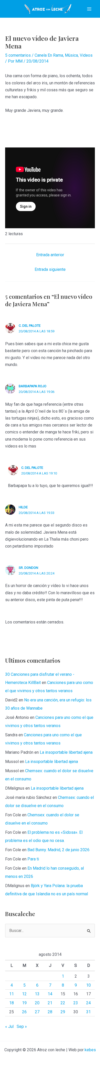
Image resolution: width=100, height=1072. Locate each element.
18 (11, 1002)
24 (88, 1002)
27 (37, 1011)
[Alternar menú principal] (89, 9)
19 (24, 1002)
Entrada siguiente (50, 269)
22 (63, 1002)
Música (71, 55)
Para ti (33, 859)
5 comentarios (18, 55)
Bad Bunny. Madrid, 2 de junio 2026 (58, 849)
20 (37, 1002)
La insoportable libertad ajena (66, 752)
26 (24, 1011)
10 (88, 985)
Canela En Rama (49, 55)
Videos (86, 55)
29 (63, 1011)
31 (88, 1011)
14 (50, 993)
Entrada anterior (50, 254)
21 (50, 1002)
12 (24, 993)
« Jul (9, 1026)
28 (50, 1011)
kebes (90, 1049)
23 (75, 1002)
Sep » (22, 1026)
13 (37, 993)
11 (11, 993)
